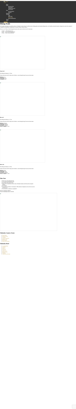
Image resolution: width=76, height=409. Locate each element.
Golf (9, 15)
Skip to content (2, 0)
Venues (7, 19)
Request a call (4, 239)
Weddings (4, 252)
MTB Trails (10, 16)
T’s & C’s (4, 249)
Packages (10, 12)
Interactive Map (11, 6)
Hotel (7, 10)
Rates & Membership (12, 18)
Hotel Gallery (4, 250)
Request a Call (4, 251)
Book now (4, 248)
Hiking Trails (10, 17)
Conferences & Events (6, 253)
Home (7, 4)
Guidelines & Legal (11, 8)
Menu (5, 2)
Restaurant (8, 13)
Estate (7, 5)
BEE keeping (10, 9)
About (7, 20)
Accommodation (11, 11)
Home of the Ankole (5, 241)
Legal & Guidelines (5, 238)
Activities (7, 14)
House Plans (10, 7)
